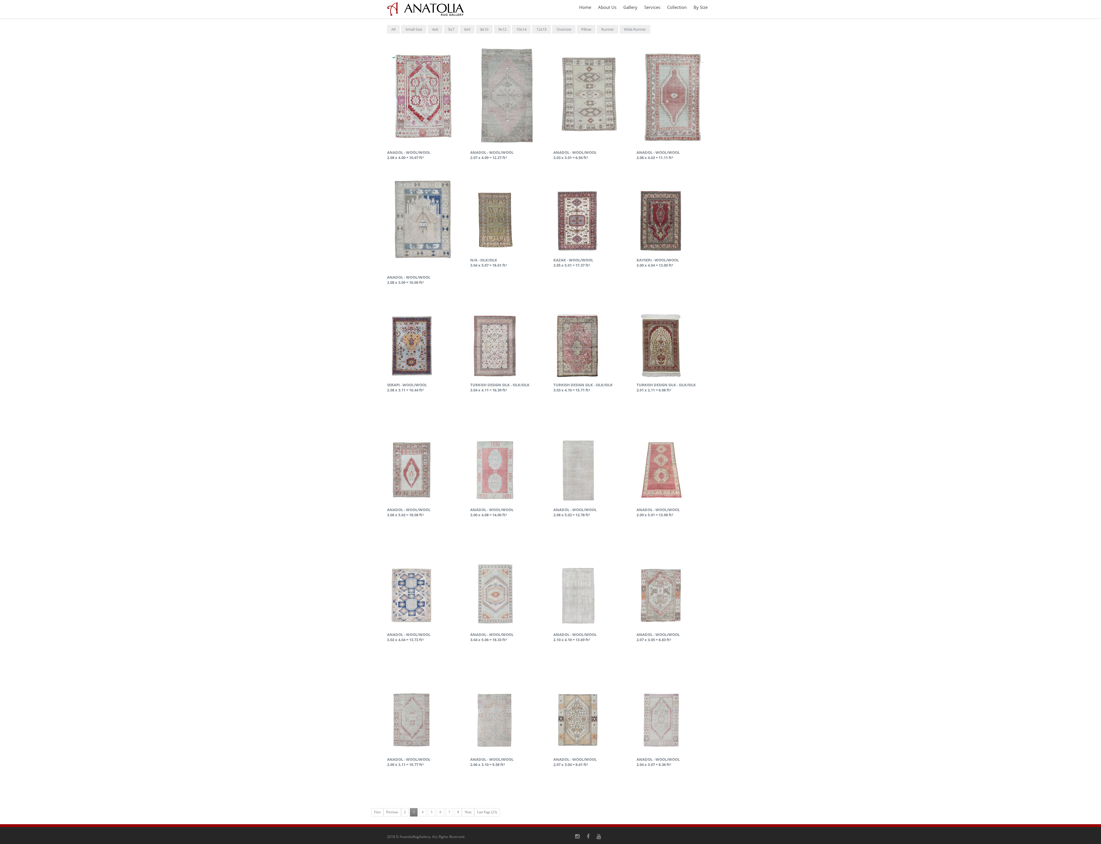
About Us (607, 7)
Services (652, 7)
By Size (701, 7)
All (393, 29)
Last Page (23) (487, 812)
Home (585, 7)
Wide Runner (635, 29)
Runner (607, 29)
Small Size (413, 29)
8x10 (484, 29)
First (377, 812)
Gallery (630, 7)
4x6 (435, 29)
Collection (677, 7)
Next (468, 812)
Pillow (586, 29)
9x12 (502, 29)
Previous (392, 812)
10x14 (521, 29)
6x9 (467, 29)
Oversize (564, 29)
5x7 (451, 29)
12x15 (541, 29)
